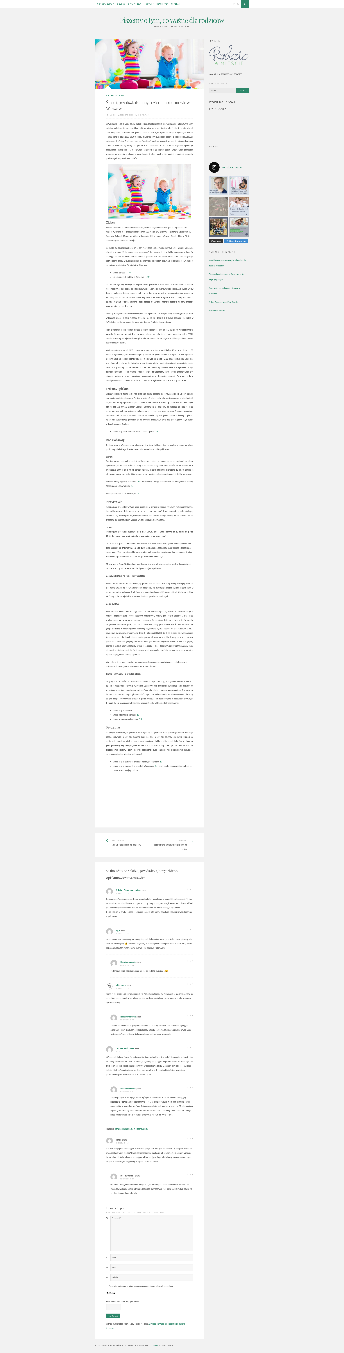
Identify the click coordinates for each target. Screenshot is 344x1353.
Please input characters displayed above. (122, 1301)
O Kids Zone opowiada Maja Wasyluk (223, 302)
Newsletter (162, 4)
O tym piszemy (134, 4)
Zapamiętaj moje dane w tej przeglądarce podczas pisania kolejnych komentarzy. (140, 1286)
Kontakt (150, 4)
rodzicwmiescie (126, 115)
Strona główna (106, 4)
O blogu (121, 4)
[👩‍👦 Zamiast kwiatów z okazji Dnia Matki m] (218, 185)
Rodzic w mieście (128, 962)
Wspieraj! (175, 4)
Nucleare (154, 1345)
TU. (129, 272)
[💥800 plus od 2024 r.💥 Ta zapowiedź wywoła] (218, 227)
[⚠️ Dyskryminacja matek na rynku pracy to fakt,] (239, 185)
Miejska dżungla (115, 95)
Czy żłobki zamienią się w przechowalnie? (131, 1128)
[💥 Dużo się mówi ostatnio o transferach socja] (239, 206)
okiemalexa (121, 985)
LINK (139, 481)
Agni (118, 930)
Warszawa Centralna (217, 310)
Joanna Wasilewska (125, 1048)
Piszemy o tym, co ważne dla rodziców (172, 20)
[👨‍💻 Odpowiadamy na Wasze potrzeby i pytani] (239, 227)
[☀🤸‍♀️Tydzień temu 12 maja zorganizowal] (218, 206)
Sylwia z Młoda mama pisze (128, 890)
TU (148, 276)
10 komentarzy (144, 115)
